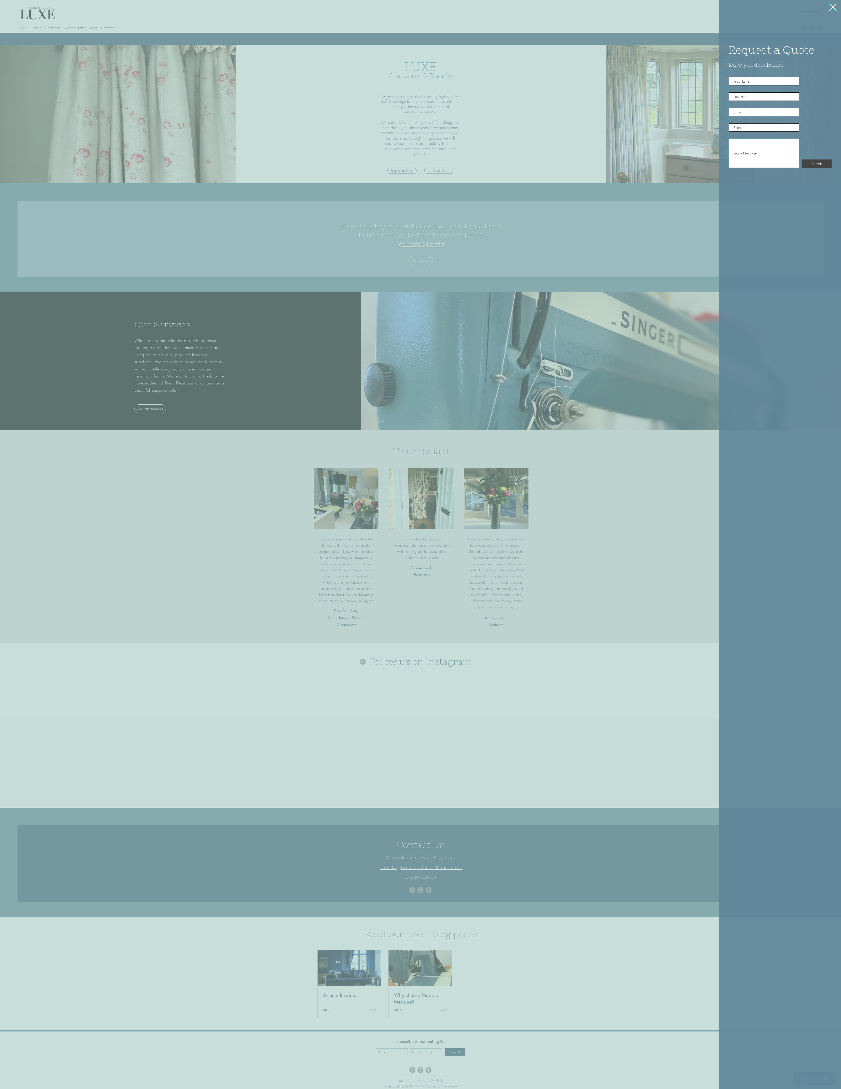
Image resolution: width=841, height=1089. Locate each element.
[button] (833, 7)
